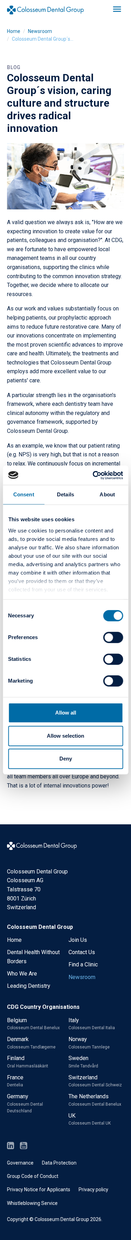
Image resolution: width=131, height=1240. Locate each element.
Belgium (33, 1024)
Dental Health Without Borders (33, 957)
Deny (65, 759)
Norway (89, 1043)
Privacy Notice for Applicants (38, 1189)
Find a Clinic (83, 964)
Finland (27, 1061)
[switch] (113, 637)
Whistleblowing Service (32, 1203)
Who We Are (22, 973)
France (15, 1081)
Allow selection (65, 736)
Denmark (31, 1043)
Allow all (65, 713)
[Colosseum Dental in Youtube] (23, 1146)
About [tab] (107, 494)
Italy (91, 1024)
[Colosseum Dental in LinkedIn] (10, 1146)
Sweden (83, 1061)
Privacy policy (93, 1189)
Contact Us (81, 952)
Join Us (77, 940)
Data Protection (59, 1163)
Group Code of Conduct (32, 1176)
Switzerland (95, 1081)
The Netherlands (94, 1100)
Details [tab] (65, 494)
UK (89, 1119)
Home (13, 31)
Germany (25, 1103)
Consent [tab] (23, 494)
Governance (20, 1163)
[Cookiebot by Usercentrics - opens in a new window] (93, 475)
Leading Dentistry (28, 986)
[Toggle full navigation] (117, 9)
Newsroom (40, 31)
